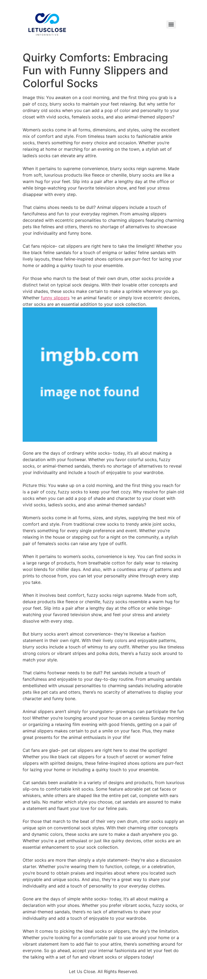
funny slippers (55, 297)
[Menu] (171, 24)
